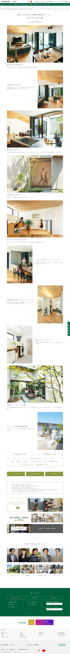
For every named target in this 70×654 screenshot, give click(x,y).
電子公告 (2, 649)
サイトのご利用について (11, 649)
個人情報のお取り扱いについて (24, 649)
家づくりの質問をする (32, 602)
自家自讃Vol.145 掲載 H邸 (35, 22)
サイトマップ (17, 651)
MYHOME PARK (12, 602)
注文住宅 (14, 1)
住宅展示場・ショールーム (9, 644)
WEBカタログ (11, 604)
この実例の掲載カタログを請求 (49, 454)
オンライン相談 (31, 604)
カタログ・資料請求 (34, 644)
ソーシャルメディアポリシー (6, 651)
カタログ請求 (11, 606)
